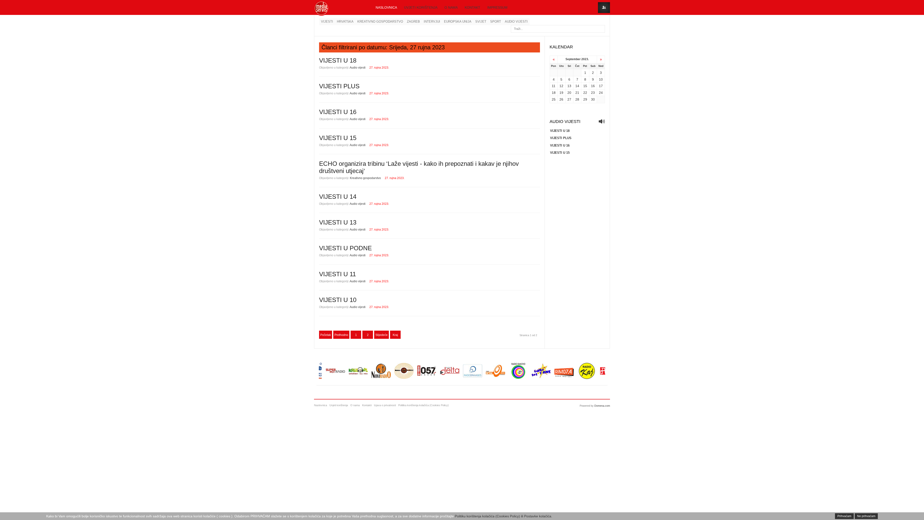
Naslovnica (386, 7)
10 (601, 79)
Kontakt (472, 7)
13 (569, 86)
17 (601, 86)
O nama (451, 7)
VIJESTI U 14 (337, 196)
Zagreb (413, 21)
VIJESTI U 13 (337, 222)
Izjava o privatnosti (385, 405)
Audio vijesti (516, 21)
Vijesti (327, 21)
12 (561, 86)
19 (561, 93)
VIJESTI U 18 (337, 60)
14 (577, 86)
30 (593, 99)
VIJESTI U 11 (337, 274)
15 (585, 86)
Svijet (480, 21)
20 (569, 93)
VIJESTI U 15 (337, 137)
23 (593, 93)
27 (569, 99)
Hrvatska (345, 21)
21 (577, 93)
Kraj (395, 335)
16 (593, 86)
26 (561, 99)
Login (604, 7)
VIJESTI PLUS (339, 86)
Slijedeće (381, 335)
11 (553, 86)
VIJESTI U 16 (337, 112)
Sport (495, 21)
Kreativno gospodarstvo (380, 21)
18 (554, 93)
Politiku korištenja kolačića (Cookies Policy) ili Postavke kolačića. (503, 516)
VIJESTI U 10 (337, 299)
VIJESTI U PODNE (345, 248)
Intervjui (432, 21)
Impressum (497, 7)
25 (554, 99)
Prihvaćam (844, 516)
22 (585, 93)
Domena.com (602, 405)
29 (585, 99)
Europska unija (457, 21)
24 (601, 93)
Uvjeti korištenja (420, 7)
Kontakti (367, 405)
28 (577, 99)
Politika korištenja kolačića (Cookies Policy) (423, 405)
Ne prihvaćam (866, 516)
